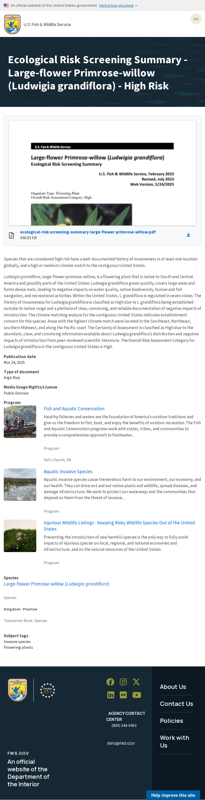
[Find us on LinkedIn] (112, 695)
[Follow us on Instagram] (125, 682)
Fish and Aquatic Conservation (74, 408)
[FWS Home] (12, 24)
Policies (171, 720)
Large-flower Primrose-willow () (56, 584)
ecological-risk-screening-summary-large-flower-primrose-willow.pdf (88, 232)
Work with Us (174, 741)
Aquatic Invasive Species (68, 471)
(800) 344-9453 (124, 725)
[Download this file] (190, 235)
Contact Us (176, 703)
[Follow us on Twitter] (138, 682)
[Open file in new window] (11, 236)
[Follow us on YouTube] (138, 695)
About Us (173, 686)
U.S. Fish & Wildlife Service (47, 24)
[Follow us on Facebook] (112, 682)
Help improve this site (173, 795)
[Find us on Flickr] (125, 695)
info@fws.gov (120, 743)
